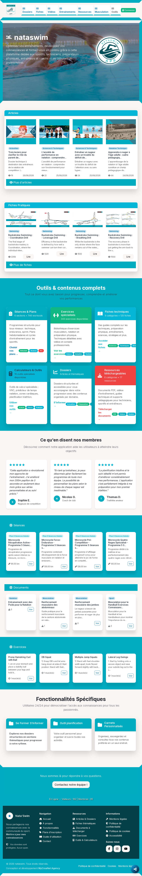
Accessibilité (115, 835)
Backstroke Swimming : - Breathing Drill (87, 236)
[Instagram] (117, 848)
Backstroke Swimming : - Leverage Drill (54, 236)
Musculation (101, 11)
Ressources (84, 11)
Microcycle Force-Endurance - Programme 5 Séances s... (53, 544)
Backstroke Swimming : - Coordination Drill (20, 236)
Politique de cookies (119, 831)
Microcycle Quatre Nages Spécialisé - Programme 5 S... (118, 543)
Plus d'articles (22, 182)
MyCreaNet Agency (49, 868)
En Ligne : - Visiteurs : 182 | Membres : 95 (71, 799)
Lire (28, 256)
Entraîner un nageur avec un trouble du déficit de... (85, 155)
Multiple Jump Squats (86, 657)
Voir (31, 564)
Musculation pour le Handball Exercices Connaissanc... (118, 605)
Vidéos (51, 11)
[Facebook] (109, 848)
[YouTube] (126, 848)
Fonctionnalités (51, 827)
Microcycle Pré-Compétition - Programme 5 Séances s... (87, 544)
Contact (47, 841)
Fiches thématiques (85, 823)
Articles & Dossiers (86, 819)
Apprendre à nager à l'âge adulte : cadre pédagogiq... (119, 155)
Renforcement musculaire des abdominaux (49, 605)
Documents (21, 587)
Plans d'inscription (52, 832)
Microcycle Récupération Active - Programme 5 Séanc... (19, 543)
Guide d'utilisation (52, 836)
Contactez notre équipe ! (71, 784)
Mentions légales (118, 819)
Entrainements (67, 11)
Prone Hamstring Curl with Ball (19, 658)
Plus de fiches (22, 265)
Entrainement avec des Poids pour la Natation (20, 603)
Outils (114, 11)
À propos (48, 823)
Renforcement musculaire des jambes (87, 603)
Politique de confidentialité (92, 866)
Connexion (130, 10)
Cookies (112, 866)
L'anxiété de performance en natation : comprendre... (54, 155)
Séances (19, 525)
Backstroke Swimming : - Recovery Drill (120, 236)
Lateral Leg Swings (118, 657)
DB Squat (46, 657)
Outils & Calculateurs (86, 840)
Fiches (39, 11)
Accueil (47, 819)
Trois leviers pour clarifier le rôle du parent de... (17, 155)
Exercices (19, 647)
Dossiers (27, 11)
